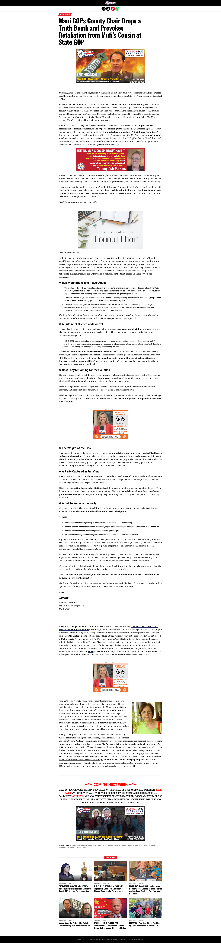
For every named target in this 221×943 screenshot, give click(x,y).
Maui (124, 845)
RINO (72, 847)
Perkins (153, 845)
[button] (60, 3)
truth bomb (81, 847)
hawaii (117, 845)
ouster (145, 845)
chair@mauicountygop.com (71, 605)
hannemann (108, 845)
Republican (64, 847)
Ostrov (137, 845)
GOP (99, 845)
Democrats (82, 845)
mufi (130, 845)
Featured (92, 845)
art (74, 845)
